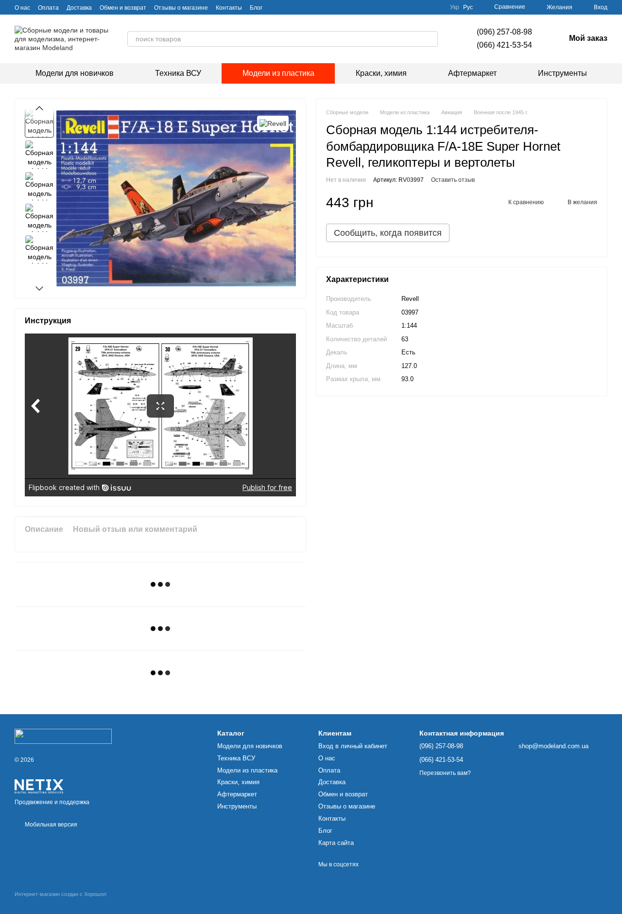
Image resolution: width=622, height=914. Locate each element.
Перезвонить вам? (445, 773)
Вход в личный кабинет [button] (352, 746)
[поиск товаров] (430, 39)
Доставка (79, 7)
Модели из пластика (278, 73)
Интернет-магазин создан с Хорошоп (60, 894)
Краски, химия (381, 73)
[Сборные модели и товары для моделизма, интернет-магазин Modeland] (63, 735)
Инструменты (562, 73)
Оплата (48, 7)
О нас (22, 7)
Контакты (229, 7)
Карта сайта (336, 842)
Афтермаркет (472, 73)
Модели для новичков (74, 73)
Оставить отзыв (453, 179)
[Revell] (273, 123)
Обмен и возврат (123, 7)
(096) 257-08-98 (504, 32)
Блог (256, 7)
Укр (454, 7)
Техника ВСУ (178, 73)
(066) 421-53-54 (504, 45)
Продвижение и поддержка (52, 802)
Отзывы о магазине (181, 7)
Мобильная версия (50, 824)
